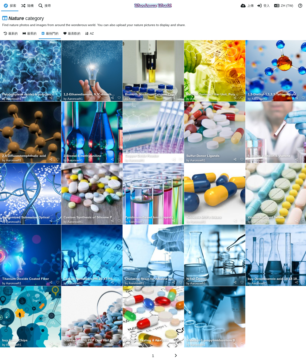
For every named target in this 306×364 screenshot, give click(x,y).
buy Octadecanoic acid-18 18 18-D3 (274, 279)
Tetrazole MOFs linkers (203, 217)
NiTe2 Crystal (196, 279)
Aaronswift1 (13, 99)
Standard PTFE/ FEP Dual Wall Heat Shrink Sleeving (90, 340)
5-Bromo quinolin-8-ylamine (269, 156)
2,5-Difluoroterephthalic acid (24, 156)
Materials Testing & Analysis (146, 340)
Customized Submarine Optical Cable (28, 217)
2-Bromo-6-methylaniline (82, 156)
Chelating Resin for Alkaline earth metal (151, 279)
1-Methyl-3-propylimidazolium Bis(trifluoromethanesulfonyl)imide (212, 340)
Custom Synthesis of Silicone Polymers (90, 217)
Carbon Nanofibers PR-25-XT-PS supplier (90, 279)
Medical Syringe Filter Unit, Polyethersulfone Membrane (212, 94)
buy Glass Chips (15, 340)
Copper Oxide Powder (141, 156)
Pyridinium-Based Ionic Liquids (149, 217)
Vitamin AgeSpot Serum (266, 217)
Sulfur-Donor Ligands (203, 156)
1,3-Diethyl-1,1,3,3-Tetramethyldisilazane (274, 94)
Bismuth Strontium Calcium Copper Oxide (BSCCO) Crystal (151, 94)
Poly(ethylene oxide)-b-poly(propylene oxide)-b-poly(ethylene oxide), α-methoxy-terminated (28, 94)
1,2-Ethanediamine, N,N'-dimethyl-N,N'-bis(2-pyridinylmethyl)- (90, 94)
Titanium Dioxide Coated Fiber (25, 279)
